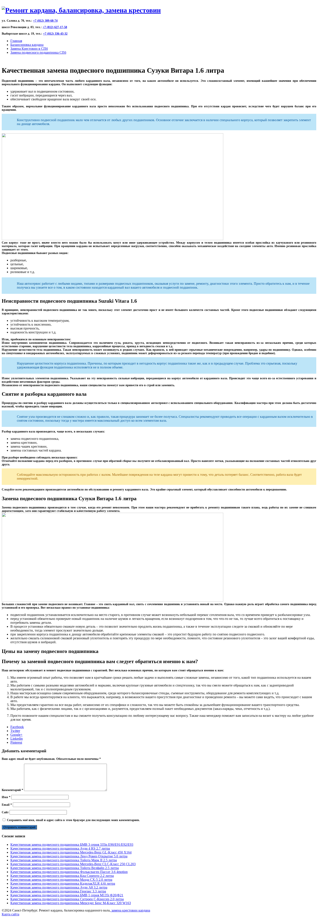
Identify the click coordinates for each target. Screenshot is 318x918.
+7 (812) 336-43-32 (55, 33)
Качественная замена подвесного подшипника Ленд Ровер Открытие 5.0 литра (68, 856)
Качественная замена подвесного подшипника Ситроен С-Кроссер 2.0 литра (67, 899)
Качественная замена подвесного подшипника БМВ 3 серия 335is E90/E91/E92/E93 (71, 844)
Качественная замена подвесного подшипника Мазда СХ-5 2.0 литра (61, 879)
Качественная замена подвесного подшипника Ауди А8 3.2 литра (58, 887)
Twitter (15, 731)
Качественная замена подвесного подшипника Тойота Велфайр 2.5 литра (64, 868)
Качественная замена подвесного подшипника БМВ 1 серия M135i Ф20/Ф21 (66, 895)
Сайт (5, 812)
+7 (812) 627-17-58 (55, 27)
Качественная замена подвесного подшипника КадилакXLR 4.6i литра (62, 883)
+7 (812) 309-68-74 (45, 20)
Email (7, 804)
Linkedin (16, 738)
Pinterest (16, 742)
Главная (16, 41)
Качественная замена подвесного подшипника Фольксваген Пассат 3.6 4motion (69, 872)
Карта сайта (10, 914)
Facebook (17, 727)
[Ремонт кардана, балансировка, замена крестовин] (81, 10)
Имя (6, 797)
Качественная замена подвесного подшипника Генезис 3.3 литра (58, 891)
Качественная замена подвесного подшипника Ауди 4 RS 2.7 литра (60, 848)
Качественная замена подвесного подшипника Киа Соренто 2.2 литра (62, 876)
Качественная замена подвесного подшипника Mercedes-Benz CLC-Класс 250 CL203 (73, 864)
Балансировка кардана (26, 45)
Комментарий (12, 790)
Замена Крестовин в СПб (29, 48)
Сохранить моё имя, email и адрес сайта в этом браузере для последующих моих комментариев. (73, 820)
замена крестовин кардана (130, 910)
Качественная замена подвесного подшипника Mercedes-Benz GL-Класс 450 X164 (71, 852)
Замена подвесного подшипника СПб (38, 52)
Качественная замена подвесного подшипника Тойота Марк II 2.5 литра (63, 860)
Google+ (16, 734)
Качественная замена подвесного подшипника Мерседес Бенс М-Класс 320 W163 (70, 903)
